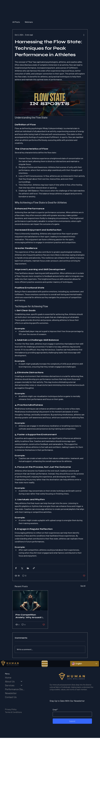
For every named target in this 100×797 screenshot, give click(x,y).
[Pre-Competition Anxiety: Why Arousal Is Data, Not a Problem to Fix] (30, 600)
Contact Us (11, 697)
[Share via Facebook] (16, 568)
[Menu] (45, 663)
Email (55, 710)
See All (82, 586)
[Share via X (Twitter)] (22, 568)
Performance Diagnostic (15, 689)
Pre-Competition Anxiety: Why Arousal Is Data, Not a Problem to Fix (29, 616)
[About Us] (22, 681)
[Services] (22, 685)
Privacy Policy (10, 709)
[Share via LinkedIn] (28, 568)
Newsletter (11, 693)
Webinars (29, 22)
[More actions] (83, 34)
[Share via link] (34, 568)
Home (8, 677)
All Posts (16, 22)
